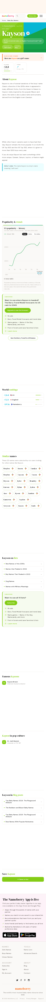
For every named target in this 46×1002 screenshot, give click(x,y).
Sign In (4, 969)
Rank (24, 234)
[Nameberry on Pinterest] (25, 980)
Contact (27, 973)
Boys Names (6, 953)
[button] (23, 879)
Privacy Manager (31, 998)
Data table (9, 279)
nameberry (23, 989)
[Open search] (20, 16)
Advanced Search (30, 953)
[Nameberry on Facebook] (21, 980)
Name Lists (28, 950)
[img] (23, 254)
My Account (6, 973)
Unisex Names (7, 957)
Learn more (12, 331)
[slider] (38, 273)
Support (41, 998)
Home (4, 20)
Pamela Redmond (9, 26)
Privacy (22, 998)
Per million (37, 234)
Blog (25, 966)
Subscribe (32, 16)
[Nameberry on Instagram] (29, 980)
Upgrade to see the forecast (17, 310)
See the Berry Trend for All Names (23, 338)
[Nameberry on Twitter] (17, 980)
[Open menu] (41, 16)
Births (30, 234)
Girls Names (6, 950)
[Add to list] (28, 33)
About (26, 969)
